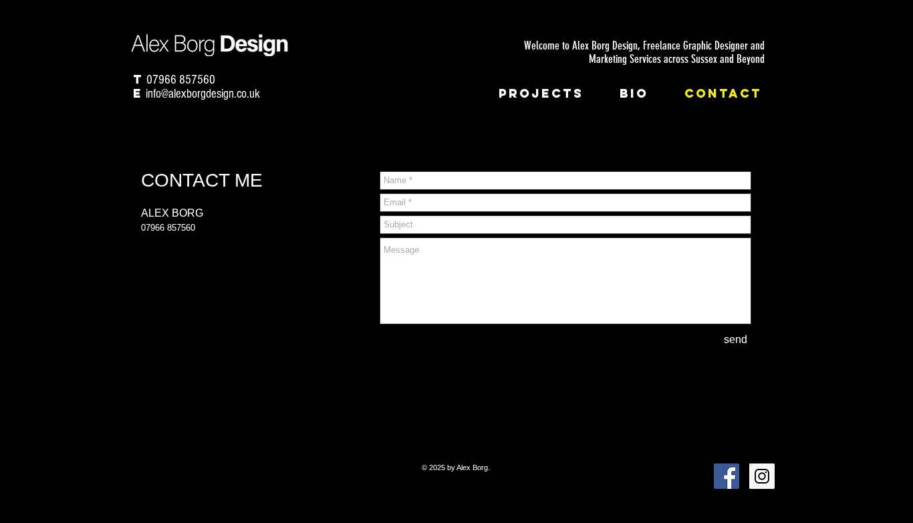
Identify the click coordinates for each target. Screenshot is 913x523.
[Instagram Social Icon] (762, 476)
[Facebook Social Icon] (726, 476)
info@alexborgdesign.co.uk (203, 94)
